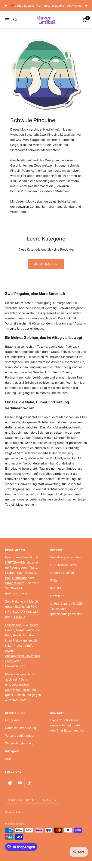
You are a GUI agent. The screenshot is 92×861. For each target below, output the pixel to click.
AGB (8, 758)
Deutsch (47, 800)
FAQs (54, 580)
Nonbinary (19, 578)
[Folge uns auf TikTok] (29, 783)
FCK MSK (18, 617)
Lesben (10, 572)
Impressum (13, 720)
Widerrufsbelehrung (19, 743)
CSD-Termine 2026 (63, 565)
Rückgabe (12, 751)
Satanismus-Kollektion (20, 689)
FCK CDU (32, 611)
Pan (7, 578)
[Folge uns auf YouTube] (19, 783)
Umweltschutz (15, 666)
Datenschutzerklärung (20, 728)
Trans (33, 567)
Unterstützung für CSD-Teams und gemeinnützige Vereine (66, 609)
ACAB (9, 650)
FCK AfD (19, 611)
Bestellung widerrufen (65, 557)
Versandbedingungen (20, 735)
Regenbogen (19, 567)
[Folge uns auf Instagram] (10, 783)
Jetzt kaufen (46, 264)
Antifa (29, 645)
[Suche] (15, 20)
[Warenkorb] (84, 20)
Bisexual (30, 572)
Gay (20, 572)
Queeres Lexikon (62, 572)
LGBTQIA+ (12, 562)
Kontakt (55, 588)
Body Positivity (15, 635)
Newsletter (57, 596)
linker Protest (14, 645)
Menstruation (25, 630)
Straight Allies (14, 583)
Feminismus (13, 625)
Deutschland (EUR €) (20, 800)
